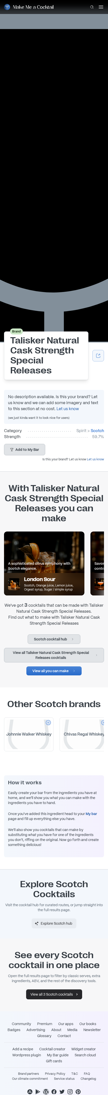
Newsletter (92, 1030)
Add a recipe (22, 1049)
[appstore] (30, 1092)
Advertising (35, 1030)
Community (21, 1024)
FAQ (87, 1074)
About (56, 1030)
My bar (91, 814)
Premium (44, 1024)
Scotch (97, 430)
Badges (14, 1030)
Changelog (88, 1079)
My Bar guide (58, 1055)
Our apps (65, 1024)
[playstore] (38, 1092)
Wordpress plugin (26, 1055)
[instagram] (70, 1092)
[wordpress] (46, 1092)
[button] (24, 449)
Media (72, 1030)
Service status (64, 1079)
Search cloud (85, 1055)
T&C (74, 1074)
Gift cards (54, 1061)
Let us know (68, 408)
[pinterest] (78, 1092)
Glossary (44, 1036)
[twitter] (62, 1092)
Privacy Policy (55, 1074)
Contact (64, 1036)
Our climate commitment (30, 1079)
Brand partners (28, 1074)
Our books (87, 1024)
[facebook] (54, 1092)
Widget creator (83, 1049)
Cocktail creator (52, 1049)
